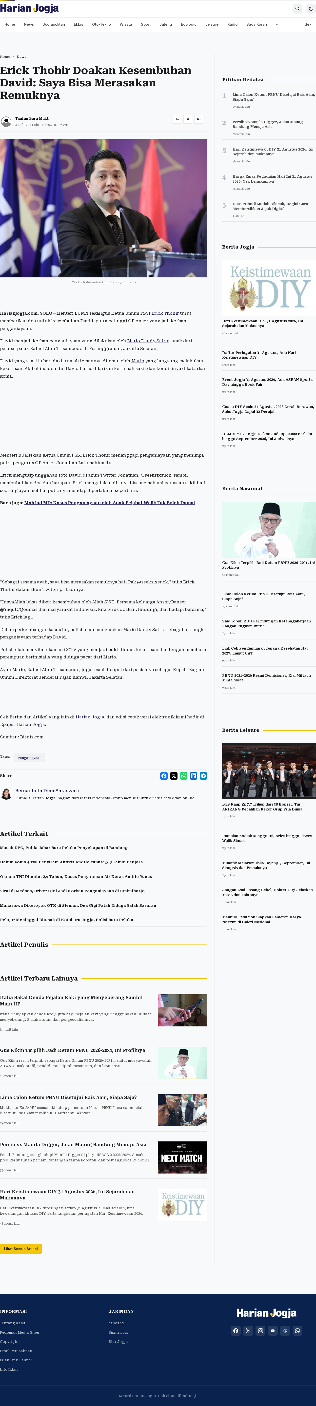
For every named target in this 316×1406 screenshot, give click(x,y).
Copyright (9, 1342)
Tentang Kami (12, 1323)
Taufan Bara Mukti (32, 118)
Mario (137, 360)
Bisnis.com (118, 1332)
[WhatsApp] (297, 1331)
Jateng (165, 24)
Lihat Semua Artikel (21, 1249)
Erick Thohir (165, 313)
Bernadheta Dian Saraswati (47, 790)
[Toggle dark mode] (311, 9)
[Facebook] (236, 1331)
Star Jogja (118, 1342)
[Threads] (285, 1331)
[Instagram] (260, 1331)
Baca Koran (256, 24)
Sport (146, 24)
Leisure (211, 24)
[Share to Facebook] (164, 776)
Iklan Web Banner (16, 1360)
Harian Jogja (90, 716)
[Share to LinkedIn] (193, 776)
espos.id (116, 1323)
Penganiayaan (29, 758)
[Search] (297, 9)
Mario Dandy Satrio (148, 340)
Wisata (126, 24)
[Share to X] (174, 776)
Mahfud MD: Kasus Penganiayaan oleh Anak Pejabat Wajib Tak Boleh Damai (109, 502)
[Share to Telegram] (203, 776)
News (29, 24)
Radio (232, 24)
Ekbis (78, 24)
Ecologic (189, 24)
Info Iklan (9, 1369)
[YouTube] (273, 1331)
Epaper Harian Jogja (22, 724)
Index (306, 24)
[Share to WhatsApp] (183, 776)
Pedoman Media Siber (20, 1332)
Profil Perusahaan (16, 1351)
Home (9, 24)
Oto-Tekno (101, 24)
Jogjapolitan (54, 24)
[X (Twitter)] (248, 1331)
